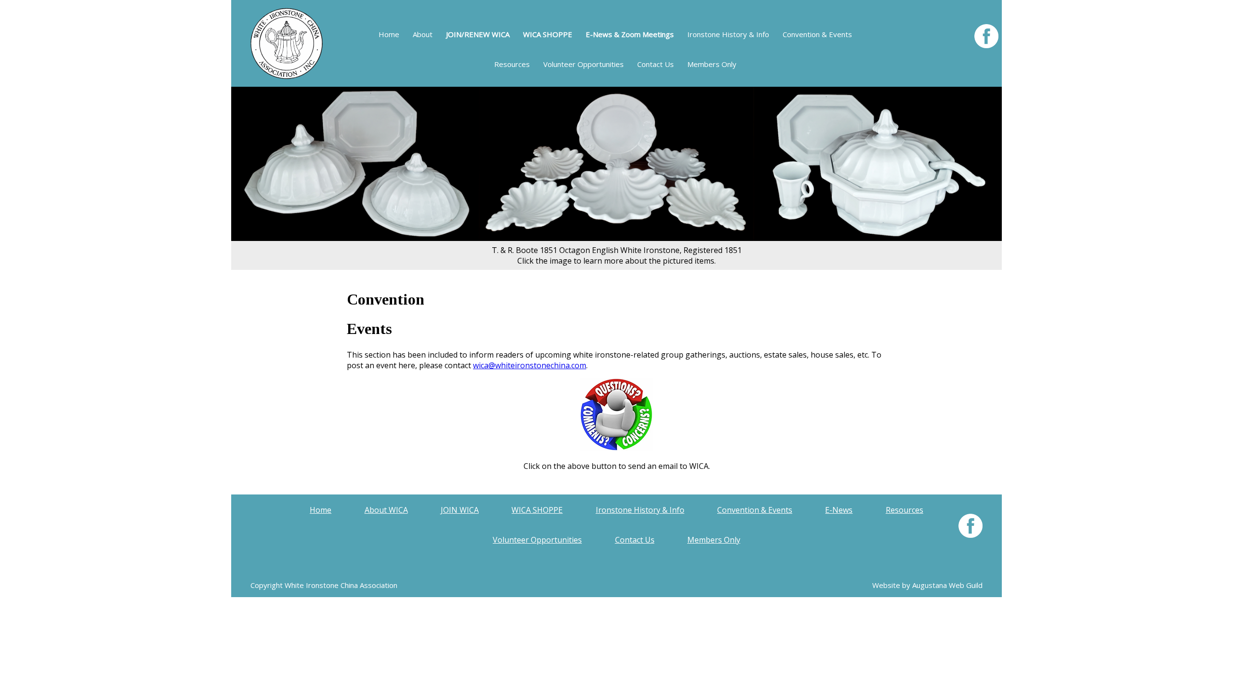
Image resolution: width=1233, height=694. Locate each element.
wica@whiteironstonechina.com (529, 365)
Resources (512, 64)
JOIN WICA (460, 510)
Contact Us (655, 64)
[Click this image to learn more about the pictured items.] (616, 238)
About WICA (386, 510)
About (423, 34)
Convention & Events (817, 34)
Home (389, 34)
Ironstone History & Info (728, 34)
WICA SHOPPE (537, 510)
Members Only (711, 64)
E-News (839, 510)
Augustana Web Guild (947, 585)
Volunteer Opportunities (583, 64)
